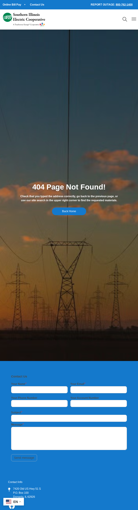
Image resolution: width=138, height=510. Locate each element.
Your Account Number (84, 397)
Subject (16, 412)
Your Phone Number (24, 397)
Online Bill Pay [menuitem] (10, 5)
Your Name (18, 383)
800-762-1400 (124, 4)
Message (17, 424)
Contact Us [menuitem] (37, 4)
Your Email (77, 383)
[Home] (24, 19)
